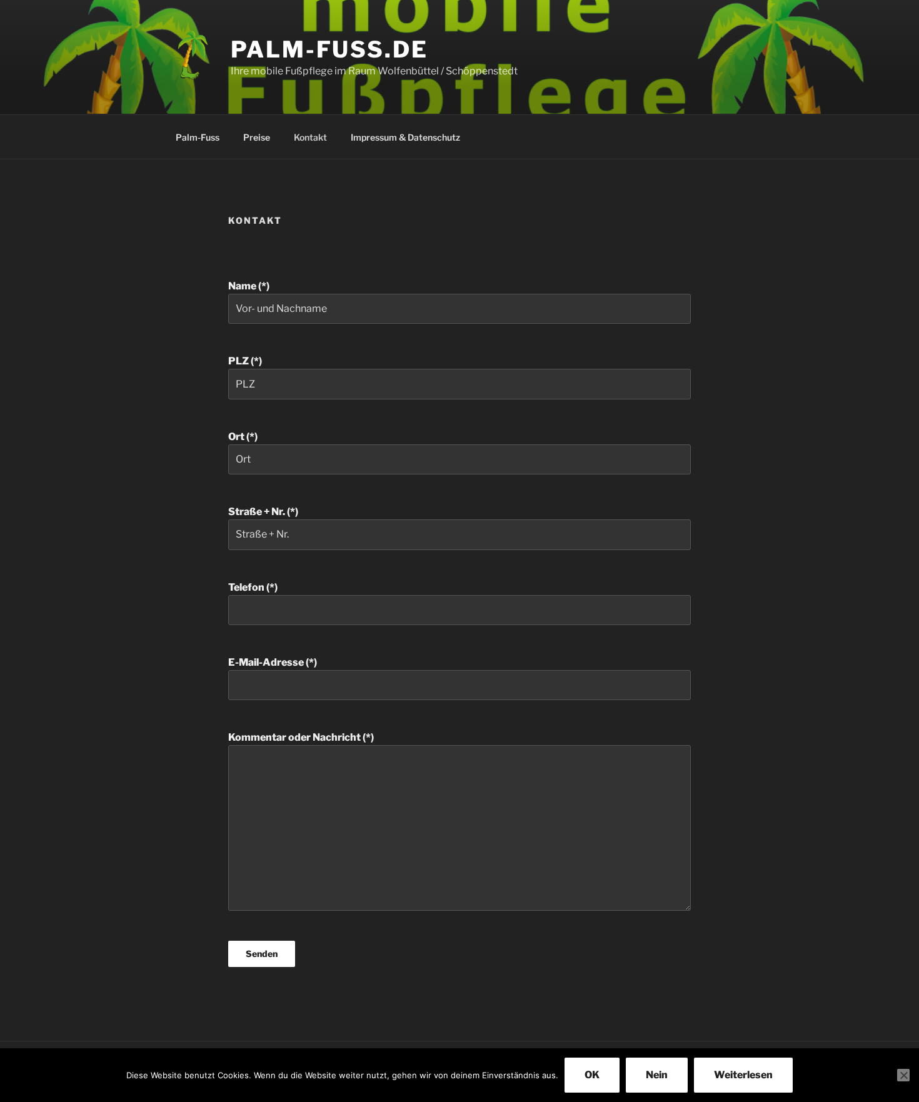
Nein (657, 1075)
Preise (256, 137)
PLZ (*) (245, 361)
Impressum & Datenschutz (405, 137)
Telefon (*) (253, 587)
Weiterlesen (743, 1075)
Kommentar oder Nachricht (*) (301, 737)
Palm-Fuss (197, 137)
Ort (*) (243, 437)
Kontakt (310, 137)
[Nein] (903, 1075)
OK (592, 1075)
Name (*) (248, 286)
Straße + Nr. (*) (263, 512)
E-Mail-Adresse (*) (272, 662)
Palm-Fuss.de (329, 49)
